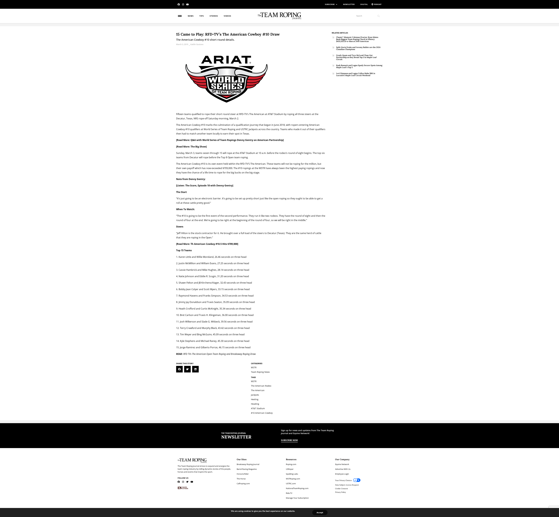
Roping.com (291, 464)
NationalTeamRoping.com (297, 488)
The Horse (241, 478)
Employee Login (342, 474)
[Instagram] (183, 4)
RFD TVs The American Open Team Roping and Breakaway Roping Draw (219, 354)
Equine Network (342, 464)
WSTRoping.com (293, 478)
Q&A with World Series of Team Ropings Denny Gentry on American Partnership (237, 140)
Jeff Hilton (182, 233)
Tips (201, 16)
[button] (179, 369)
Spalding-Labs (292, 474)
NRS (196, 118)
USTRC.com (291, 483)
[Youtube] (187, 4)
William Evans (208, 263)
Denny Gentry (197, 179)
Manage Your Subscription (297, 498)
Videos (227, 16)
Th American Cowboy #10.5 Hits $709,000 (214, 244)
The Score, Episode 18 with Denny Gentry (208, 185)
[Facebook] (179, 4)
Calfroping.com (243, 483)
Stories (214, 16)
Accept (320, 512)
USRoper (289, 469)
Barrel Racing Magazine (247, 469)
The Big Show (198, 146)
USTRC (244, 129)
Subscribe (330, 4)
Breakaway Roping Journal (248, 464)
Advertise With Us (342, 469)
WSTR (262, 168)
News (191, 16)
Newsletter (349, 4)
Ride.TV (289, 493)
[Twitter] (187, 482)
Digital (364, 4)
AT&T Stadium (275, 114)
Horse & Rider (243, 474)
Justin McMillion (187, 263)
